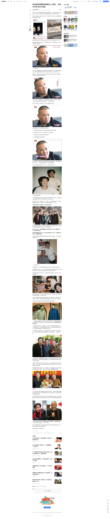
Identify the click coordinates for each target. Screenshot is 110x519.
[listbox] (47, 460)
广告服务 (48, 512)
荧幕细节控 (33, 483)
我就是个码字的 (34, 469)
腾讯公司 (46, 516)
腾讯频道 (59, 512)
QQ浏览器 (56, 512)
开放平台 (46, 512)
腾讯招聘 (51, 512)
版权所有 (48, 516)
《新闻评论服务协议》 (44, 486)
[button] (75, 7)
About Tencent (37, 512)
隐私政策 (43, 512)
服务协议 (40, 512)
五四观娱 (33, 476)
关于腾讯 (34, 512)
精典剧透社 (33, 462)
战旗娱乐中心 (34, 455)
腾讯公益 (53, 512)
